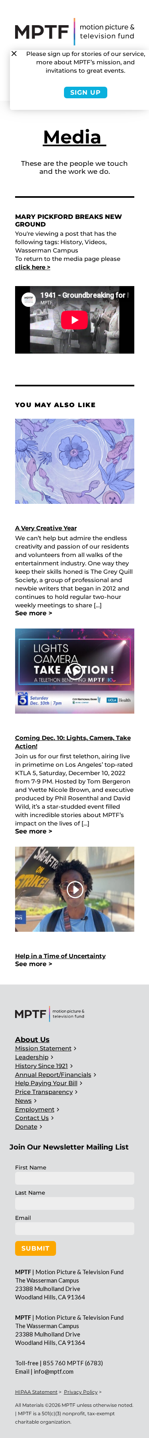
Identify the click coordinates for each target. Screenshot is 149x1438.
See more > (33, 613)
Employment (34, 1109)
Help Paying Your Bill (46, 1083)
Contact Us (32, 1118)
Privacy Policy (81, 1392)
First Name (30, 1167)
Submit (35, 1248)
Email (23, 1217)
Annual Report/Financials (53, 1074)
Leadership (31, 1057)
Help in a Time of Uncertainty (60, 956)
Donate (26, 1126)
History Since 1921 (41, 1066)
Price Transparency (44, 1092)
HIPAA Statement (36, 1392)
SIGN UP (85, 92)
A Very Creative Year (46, 528)
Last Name (30, 1192)
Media (74, 136)
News (23, 1100)
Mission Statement (43, 1048)
